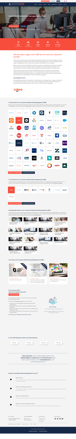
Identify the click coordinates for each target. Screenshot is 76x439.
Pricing (49, 4)
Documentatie (17, 428)
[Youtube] (62, 423)
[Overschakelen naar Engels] (66, 1)
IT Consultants (41, 425)
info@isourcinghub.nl (28, 424)
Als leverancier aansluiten (28, 172)
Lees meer (43, 74)
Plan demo (53, 1)
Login (58, 1)
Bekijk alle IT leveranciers (14, 172)
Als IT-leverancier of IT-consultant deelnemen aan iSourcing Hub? (24, 29)
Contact (34, 428)
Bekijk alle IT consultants (14, 203)
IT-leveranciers (28, 106)
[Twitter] (58, 423)
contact (14, 422)
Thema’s (44, 4)
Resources (60, 4)
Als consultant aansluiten (28, 203)
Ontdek (35, 4)
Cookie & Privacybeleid (43, 435)
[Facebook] (60, 423)
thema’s (12, 106)
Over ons (65, 4)
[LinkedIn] (55, 423)
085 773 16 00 (26, 422)
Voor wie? (40, 4)
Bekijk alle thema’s (37, 215)
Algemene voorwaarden (33, 435)
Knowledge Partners (42, 422)
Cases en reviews (25, 428)
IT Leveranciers (41, 424)
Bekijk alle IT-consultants (58, 183)
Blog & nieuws (54, 4)
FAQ (31, 428)
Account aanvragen (45, 1)
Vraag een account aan (19, 301)
